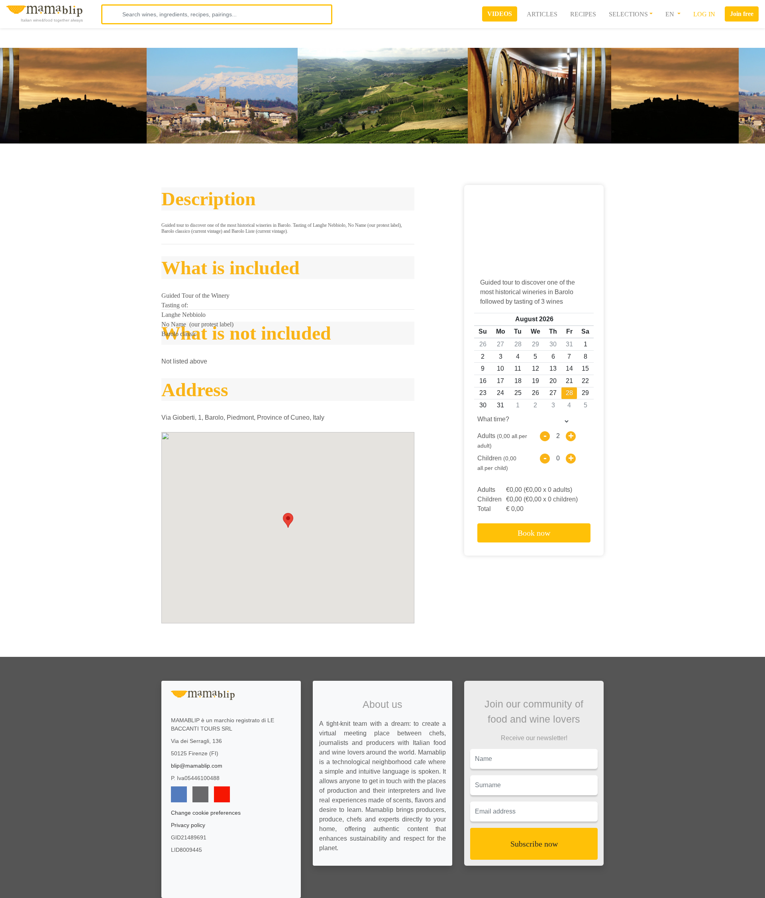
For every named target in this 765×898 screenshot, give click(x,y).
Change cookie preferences (206, 813)
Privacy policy (188, 825)
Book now (534, 533)
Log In (704, 14)
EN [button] (670, 14)
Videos (499, 13)
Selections (628, 14)
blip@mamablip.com (196, 765)
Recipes (583, 14)
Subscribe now (534, 843)
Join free (741, 13)
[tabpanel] (383, 95)
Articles (542, 14)
